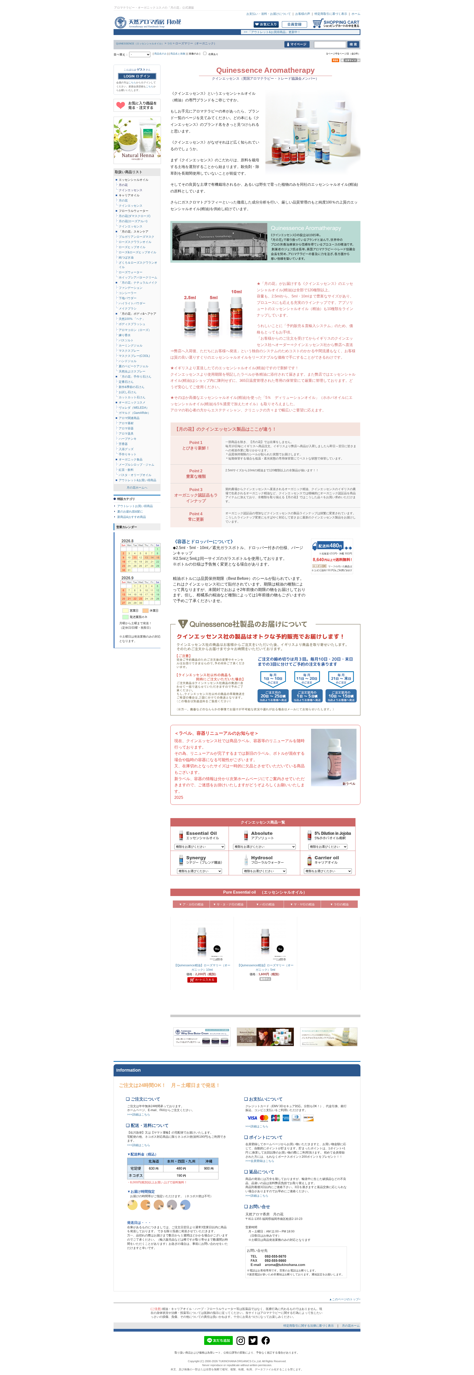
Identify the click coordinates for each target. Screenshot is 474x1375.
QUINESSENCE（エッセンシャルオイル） (140, 43)
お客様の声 (302, 14)
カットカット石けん (132, 397)
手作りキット (128, 454)
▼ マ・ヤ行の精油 (302, 904)
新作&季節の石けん (131, 387)
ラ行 (169, 43)
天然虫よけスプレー (132, 371)
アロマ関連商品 (129, 418)
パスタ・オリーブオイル (135, 475)
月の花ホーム (351, 1325)
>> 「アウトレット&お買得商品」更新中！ (270, 32)
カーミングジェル (130, 345)
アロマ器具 (126, 433)
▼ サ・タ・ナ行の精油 (228, 904)
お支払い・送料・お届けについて (268, 14)
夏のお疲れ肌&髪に (130, 511)
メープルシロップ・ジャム (136, 464)
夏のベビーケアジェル (133, 366)
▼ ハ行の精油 (265, 904)
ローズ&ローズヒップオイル (137, 252)
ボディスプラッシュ (132, 324)
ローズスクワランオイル (135, 242)
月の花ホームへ (137, 487)
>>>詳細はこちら (138, 1114)
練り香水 (125, 335)
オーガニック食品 (130, 459)
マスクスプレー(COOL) (134, 356)
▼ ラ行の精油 (339, 904)
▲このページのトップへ (347, 1299)
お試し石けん (128, 392)
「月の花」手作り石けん (135, 376)
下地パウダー (128, 298)
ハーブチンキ (128, 438)
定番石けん (126, 382)
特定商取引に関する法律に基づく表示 (309, 1325)
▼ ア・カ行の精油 (191, 904)
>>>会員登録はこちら (259, 1161)
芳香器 (123, 444)
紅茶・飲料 (126, 470)
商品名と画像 (177, 53)
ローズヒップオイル (132, 247)
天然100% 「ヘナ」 (132, 319)
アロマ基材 (126, 423)
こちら (132, 82)
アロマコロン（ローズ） (135, 330)
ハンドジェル (128, 361)
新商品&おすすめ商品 (131, 517)
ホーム (356, 14)
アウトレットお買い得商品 (135, 506)
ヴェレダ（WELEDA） (134, 407)
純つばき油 (126, 257)
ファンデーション (130, 288)
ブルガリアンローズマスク (136, 236)
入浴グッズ (126, 449)
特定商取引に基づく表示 (331, 14)
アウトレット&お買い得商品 (137, 480)
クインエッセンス (130, 226)
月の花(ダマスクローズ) (134, 216)
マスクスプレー (129, 350)
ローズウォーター (130, 272)
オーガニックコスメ (132, 402)
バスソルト (126, 340)
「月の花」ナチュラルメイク (138, 282)
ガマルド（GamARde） (135, 413)
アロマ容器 (126, 428)
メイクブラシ (128, 308)
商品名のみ (160, 53)
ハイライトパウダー (132, 303)
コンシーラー (128, 293)
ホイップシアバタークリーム (138, 277)
